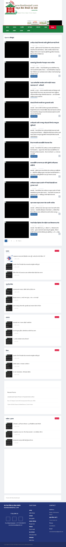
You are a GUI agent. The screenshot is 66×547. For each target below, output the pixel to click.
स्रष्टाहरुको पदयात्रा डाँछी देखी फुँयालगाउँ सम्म (23, 440)
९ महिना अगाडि (34, 45)
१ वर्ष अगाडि (34, 88)
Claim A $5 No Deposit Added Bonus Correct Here (20, 404)
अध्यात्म (21, 30)
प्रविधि (28, 30)
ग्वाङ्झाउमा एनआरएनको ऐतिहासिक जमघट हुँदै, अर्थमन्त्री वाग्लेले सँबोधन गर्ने (29, 256)
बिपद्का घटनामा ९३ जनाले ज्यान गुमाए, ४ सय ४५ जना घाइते (25, 297)
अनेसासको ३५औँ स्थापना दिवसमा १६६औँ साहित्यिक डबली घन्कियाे (27, 423)
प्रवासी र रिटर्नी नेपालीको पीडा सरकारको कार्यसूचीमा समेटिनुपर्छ (26, 264)
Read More (34, 56)
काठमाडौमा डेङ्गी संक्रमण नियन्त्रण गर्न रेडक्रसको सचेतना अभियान (20, 397)
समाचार (14, 27)
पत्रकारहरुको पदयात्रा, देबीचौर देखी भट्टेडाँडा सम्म (24, 289)
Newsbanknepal (29, 544)
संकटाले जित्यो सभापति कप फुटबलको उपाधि (42, 102)
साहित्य (14, 30)
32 (16, 240)
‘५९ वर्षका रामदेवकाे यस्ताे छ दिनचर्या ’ (21, 339)
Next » (20, 240)
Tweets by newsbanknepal (13, 497)
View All (57, 250)
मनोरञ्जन (38, 27)
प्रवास (7, 30)
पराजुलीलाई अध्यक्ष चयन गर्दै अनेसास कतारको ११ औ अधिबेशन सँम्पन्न (28, 432)
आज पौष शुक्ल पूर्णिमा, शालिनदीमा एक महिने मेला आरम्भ (24, 330)
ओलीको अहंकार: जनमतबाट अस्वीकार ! (21, 363)
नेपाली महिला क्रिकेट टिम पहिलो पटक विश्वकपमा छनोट (44, 223)
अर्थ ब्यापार (30, 27)
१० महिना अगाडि (35, 65)
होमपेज (7, 27)
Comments (42, 45)
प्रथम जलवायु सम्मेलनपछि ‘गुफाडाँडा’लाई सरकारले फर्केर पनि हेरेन (27, 305)
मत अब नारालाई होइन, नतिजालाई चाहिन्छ (22, 372)
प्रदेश (46, 27)
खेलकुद (52, 27)
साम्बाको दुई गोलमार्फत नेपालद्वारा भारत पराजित (42, 62)
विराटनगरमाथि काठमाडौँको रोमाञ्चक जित (41, 143)
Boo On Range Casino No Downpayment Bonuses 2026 (21, 400)
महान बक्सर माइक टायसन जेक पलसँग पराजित (42, 203)
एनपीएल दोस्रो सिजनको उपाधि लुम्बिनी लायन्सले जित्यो (44, 42)
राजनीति (22, 27)
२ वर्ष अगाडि (34, 105)
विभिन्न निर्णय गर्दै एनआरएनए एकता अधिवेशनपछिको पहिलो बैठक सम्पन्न (28, 272)
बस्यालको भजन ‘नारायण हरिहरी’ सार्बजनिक (22, 322)
